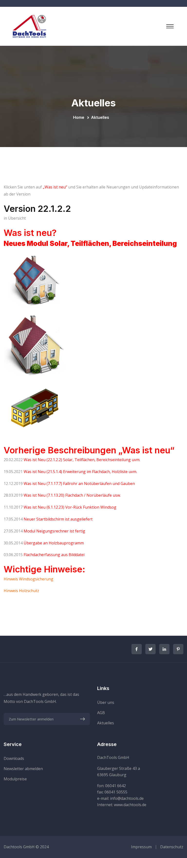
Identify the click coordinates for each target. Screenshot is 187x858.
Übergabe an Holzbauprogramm (54, 543)
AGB (101, 712)
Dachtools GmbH (19, 846)
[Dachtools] (29, 25)
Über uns (105, 702)
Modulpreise (15, 779)
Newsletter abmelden (23, 768)
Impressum (141, 846)
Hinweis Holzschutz (21, 590)
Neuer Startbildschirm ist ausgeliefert (58, 519)
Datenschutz (171, 846)
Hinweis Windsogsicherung (28, 579)
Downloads (14, 758)
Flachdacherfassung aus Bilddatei (54, 554)
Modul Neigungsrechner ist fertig (54, 531)
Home (79, 117)
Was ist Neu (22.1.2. (41, 459)
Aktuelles (105, 723)
